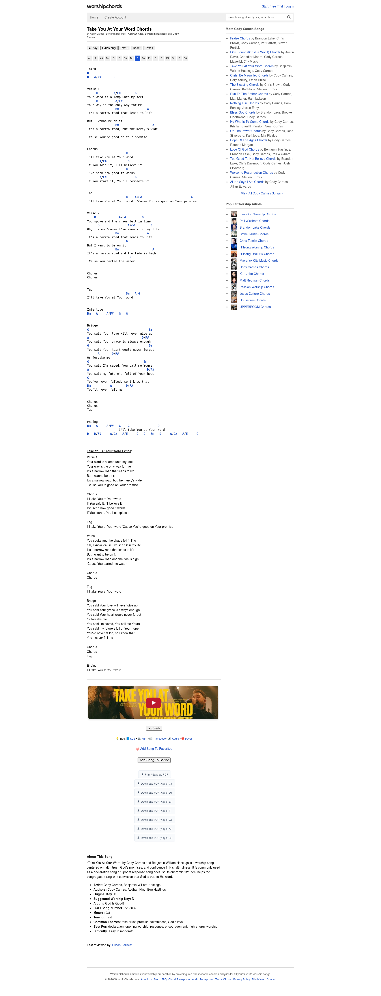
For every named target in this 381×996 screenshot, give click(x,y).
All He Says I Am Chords (247, 181)
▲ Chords (154, 728)
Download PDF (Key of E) (156, 801)
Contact (271, 979)
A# (101, 58)
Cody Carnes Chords (254, 267)
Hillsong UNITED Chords (257, 254)
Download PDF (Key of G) (156, 819)
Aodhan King (135, 33)
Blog (156, 979)
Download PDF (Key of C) (156, 783)
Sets (132, 738)
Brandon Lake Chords (255, 227)
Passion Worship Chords (257, 287)
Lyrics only (109, 48)
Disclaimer (258, 979)
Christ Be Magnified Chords (249, 75)
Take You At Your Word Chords (252, 66)
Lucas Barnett (122, 945)
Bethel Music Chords (254, 234)
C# (125, 58)
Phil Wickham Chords (254, 220)
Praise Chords (240, 38)
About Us (146, 979)
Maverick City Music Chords (259, 260)
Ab (89, 58)
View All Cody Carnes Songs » (262, 193)
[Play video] (153, 702)
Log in (290, 6)
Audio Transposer (202, 979)
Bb (107, 58)
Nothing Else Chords (244, 103)
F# (167, 58)
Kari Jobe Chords (252, 273)
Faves (188, 738)
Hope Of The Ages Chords (248, 140)
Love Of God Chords (244, 149)
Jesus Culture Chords (255, 293)
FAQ (163, 979)
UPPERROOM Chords (255, 306)
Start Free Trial (272, 6)
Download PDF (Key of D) (156, 792)
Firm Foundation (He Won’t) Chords (255, 52)
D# (143, 58)
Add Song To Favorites (155, 748)
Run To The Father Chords (249, 93)
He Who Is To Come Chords (249, 121)
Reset (136, 48)
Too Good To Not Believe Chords (253, 158)
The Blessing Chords (244, 84)
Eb (149, 58)
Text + (149, 48)
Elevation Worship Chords (258, 214)
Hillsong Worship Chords (257, 247)
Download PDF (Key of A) (156, 828)
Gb (173, 58)
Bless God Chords (243, 112)
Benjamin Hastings (156, 33)
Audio (175, 738)
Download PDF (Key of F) (156, 810)
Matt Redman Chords (255, 280)
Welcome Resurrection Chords (251, 172)
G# (185, 58)
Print (144, 738)
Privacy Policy (241, 979)
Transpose (159, 738)
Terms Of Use (223, 979)
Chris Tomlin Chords (254, 240)
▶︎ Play (93, 48)
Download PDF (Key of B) (156, 837)
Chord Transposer (179, 979)
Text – (124, 48)
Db (131, 58)
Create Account (115, 17)
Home (94, 17)
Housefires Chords (253, 300)
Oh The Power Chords (245, 131)
